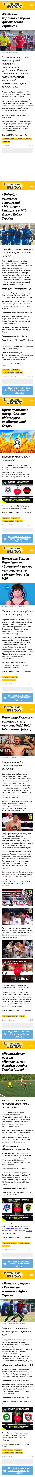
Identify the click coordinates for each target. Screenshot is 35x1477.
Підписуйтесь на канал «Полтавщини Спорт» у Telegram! (19, 390)
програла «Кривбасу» (13, 1228)
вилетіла (29, 1231)
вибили (22, 1438)
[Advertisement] (17, 167)
